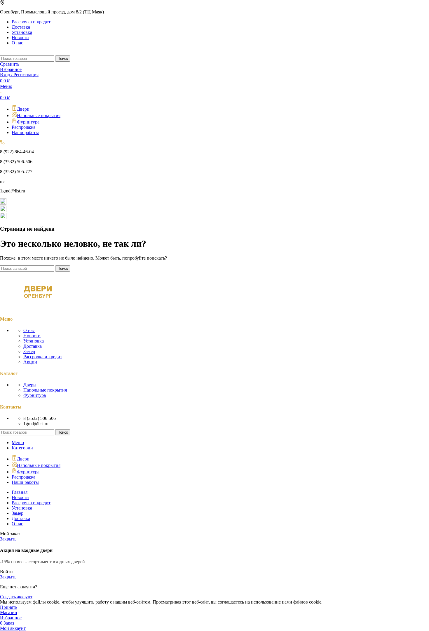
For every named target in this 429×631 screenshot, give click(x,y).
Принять (8, 607)
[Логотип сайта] (0, 52)
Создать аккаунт (16, 596)
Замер (29, 351)
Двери (29, 384)
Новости (32, 335)
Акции (30, 361)
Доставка (32, 346)
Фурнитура (34, 395)
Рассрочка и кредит (42, 356)
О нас (29, 330)
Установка (33, 340)
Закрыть (8, 538)
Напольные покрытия (45, 389)
